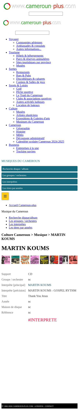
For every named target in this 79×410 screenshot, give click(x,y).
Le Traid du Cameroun (29, 95)
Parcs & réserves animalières (32, 59)
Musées (20, 65)
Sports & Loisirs (18, 85)
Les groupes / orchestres (23, 221)
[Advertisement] (39, 364)
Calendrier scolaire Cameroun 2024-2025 (40, 141)
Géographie (23, 128)
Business (14, 144)
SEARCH (22, 13)
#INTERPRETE (42, 320)
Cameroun (15, 125)
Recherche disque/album (23, 217)
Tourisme (14, 52)
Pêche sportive (24, 92)
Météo (20, 134)
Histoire (20, 131)
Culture (13, 108)
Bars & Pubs (23, 75)
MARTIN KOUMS (39, 285)
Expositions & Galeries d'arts (33, 118)
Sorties (13, 68)
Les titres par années (20, 227)
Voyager (14, 39)
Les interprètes (17, 224)
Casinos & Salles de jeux (30, 82)
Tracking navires (25, 151)
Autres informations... (28, 49)
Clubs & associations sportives (33, 98)
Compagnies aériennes (29, 42)
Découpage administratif (30, 138)
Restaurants (23, 72)
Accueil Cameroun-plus (22, 205)
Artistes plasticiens (27, 115)
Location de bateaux (28, 105)
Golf (18, 88)
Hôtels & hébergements (29, 55)
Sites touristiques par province (33, 62)
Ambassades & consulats (30, 45)
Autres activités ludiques (30, 101)
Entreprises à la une (27, 148)
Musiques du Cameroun (30, 121)
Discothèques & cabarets (30, 78)
